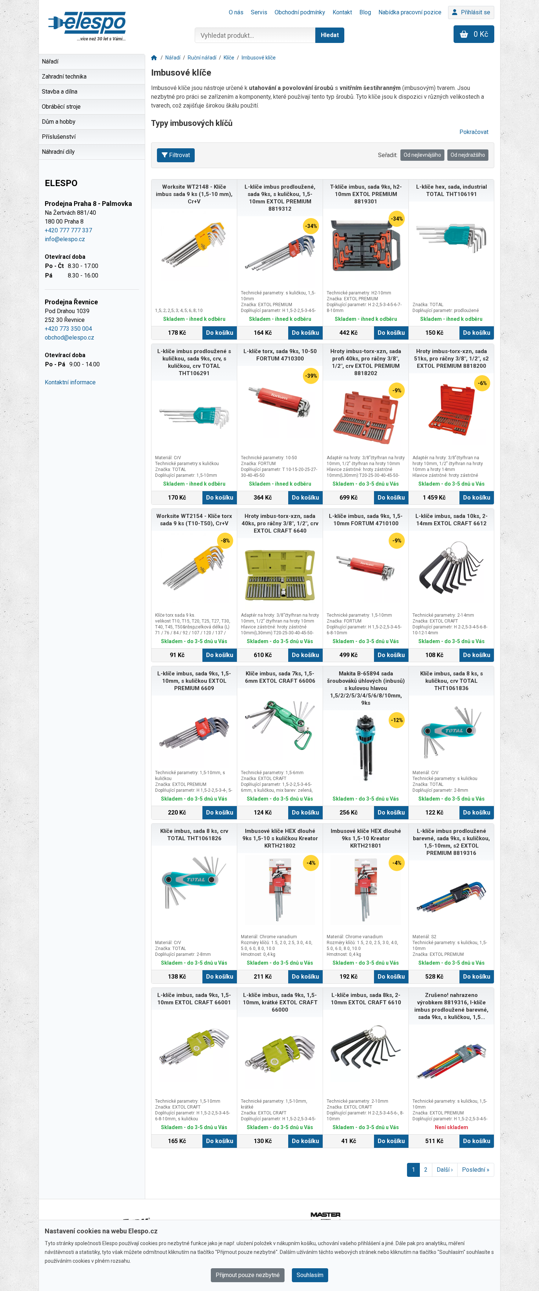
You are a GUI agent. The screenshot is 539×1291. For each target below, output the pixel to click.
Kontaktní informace (70, 382)
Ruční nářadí (202, 58)
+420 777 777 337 (68, 230)
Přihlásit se (475, 12)
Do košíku (219, 332)
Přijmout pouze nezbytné (248, 1275)
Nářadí (172, 58)
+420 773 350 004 (68, 328)
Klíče (229, 58)
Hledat (330, 35)
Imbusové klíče (259, 58)
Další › (445, 1169)
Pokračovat (473, 131)
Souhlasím (310, 1275)
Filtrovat (179, 155)
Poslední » (475, 1169)
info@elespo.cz (65, 239)
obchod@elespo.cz (69, 337)
